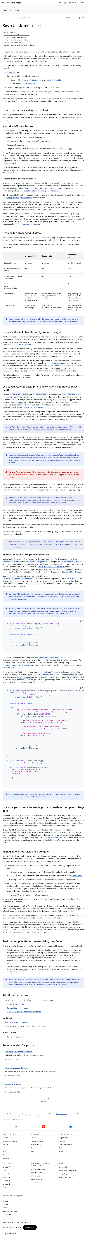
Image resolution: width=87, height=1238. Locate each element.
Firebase (5, 1208)
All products (7, 1215)
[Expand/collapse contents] (15, 32)
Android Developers (9, 18)
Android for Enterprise (10, 1141)
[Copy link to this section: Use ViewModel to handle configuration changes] (63, 332)
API (60, 363)
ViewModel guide (24, 345)
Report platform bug (65, 1167)
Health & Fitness (36, 1144)
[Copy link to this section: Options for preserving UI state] (43, 233)
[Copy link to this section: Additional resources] (30, 995)
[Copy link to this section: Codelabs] (14, 1018)
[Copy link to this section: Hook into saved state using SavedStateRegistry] (51, 555)
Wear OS (62, 1141)
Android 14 (6, 1177)
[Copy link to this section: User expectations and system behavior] (53, 110)
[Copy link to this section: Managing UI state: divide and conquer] (51, 852)
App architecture (11, 10)
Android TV (62, 1151)
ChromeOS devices (65, 1144)
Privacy (33, 1151)
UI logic (18, 547)
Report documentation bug (68, 1170)
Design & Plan (22, 18)
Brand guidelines (22, 1222)
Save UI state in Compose (59, 614)
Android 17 (6, 1167)
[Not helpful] (82, 18)
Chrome (5, 1204)
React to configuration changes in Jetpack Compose (43, 191)
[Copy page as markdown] (39, 26)
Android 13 (6, 1181)
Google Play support (65, 1174)
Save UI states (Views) (15, 1037)
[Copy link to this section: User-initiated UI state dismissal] (35, 126)
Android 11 (6, 1187)
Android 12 (6, 1184)
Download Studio (36, 1179)
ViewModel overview (13, 1084)
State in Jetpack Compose (17, 1022)
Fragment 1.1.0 (19, 559)
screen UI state (77, 876)
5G (32, 1155)
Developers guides (37, 1173)
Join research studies (66, 1177)
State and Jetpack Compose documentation (24, 1012)
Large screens (63, 1138)
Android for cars (64, 1148)
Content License (61, 1114)
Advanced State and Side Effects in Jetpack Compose (27, 1026)
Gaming (33, 1138)
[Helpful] (79, 18)
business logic (24, 544)
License (12, 1222)
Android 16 (6, 1170)
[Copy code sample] (83, 621)
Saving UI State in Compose (17, 1008)
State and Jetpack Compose (34, 407)
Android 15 (6, 1174)
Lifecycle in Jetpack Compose (17, 1068)
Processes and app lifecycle (28, 224)
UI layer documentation (16, 1004)
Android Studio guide (38, 1169)
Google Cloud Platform (10, 1211)
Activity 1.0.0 (52, 559)
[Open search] (55, 2)
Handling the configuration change (19, 198)
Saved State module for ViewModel (51, 567)
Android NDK (35, 1183)
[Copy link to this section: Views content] (19, 1032)
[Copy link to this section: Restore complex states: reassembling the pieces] (64, 941)
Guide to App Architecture (56, 838)
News (4, 1151)
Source (5, 1148)
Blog (4, 1155)
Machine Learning (37, 1141)
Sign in (81, 3)
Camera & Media (36, 1148)
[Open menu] (3, 2)
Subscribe (30, 1227)
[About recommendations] (33, 1045)
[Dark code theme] (80, 621)
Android (5, 1138)
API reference (35, 1176)
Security (5, 1144)
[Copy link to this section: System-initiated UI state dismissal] (38, 179)
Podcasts (6, 1158)
